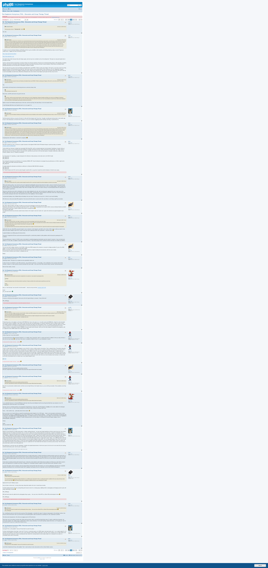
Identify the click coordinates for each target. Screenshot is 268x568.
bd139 (69, 299)
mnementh (8, 26)
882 (71, 337)
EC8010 (7, 39)
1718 (71, 36)
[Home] (8, 4)
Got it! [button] (260, 565)
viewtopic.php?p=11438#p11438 (9, 145)
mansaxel (70, 21)
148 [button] (68, 19)
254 (71, 250)
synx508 (69, 307)
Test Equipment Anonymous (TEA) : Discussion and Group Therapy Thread (25, 14)
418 (71, 115)
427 (71, 23)
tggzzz (69, 75)
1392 (71, 301)
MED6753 (69, 336)
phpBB (38, 557)
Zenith (69, 35)
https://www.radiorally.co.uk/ (8, 56)
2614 (71, 76)
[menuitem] (9, 9)
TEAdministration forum (55, 17)
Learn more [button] (45, 565)
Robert (69, 207)
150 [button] (73, 19)
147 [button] (66, 19)
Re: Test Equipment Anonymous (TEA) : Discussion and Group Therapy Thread (24, 22)
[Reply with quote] (65, 22)
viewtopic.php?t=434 (42, 287)
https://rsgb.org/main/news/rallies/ (9, 53)
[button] (59, 20)
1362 (71, 278)
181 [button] (79, 19)
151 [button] (76, 19)
